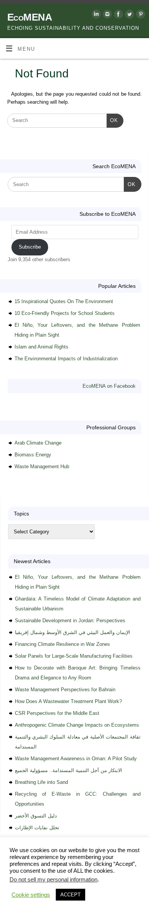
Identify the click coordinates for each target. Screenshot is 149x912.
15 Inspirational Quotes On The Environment (64, 301)
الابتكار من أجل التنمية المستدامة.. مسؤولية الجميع (68, 770)
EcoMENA (29, 17)
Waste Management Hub (42, 466)
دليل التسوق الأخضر (36, 816)
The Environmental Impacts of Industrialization (66, 358)
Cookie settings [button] (30, 895)
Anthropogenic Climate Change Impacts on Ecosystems (77, 725)
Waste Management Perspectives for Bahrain (65, 689)
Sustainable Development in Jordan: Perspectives (70, 620)
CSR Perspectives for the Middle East (57, 713)
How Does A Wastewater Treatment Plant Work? (68, 701)
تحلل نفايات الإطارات (37, 827)
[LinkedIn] (95, 15)
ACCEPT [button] (70, 895)
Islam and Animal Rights (41, 347)
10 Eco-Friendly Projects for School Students (65, 313)
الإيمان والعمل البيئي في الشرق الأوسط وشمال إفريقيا (72, 632)
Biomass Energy (33, 455)
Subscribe (30, 247)
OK (112, 120)
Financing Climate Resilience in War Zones (62, 644)
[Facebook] (117, 15)
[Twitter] (128, 15)
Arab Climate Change (38, 443)
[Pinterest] (139, 15)
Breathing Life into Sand (41, 782)
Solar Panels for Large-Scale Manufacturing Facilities (74, 656)
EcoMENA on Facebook (109, 386)
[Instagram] (106, 15)
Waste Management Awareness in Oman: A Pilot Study (76, 758)
